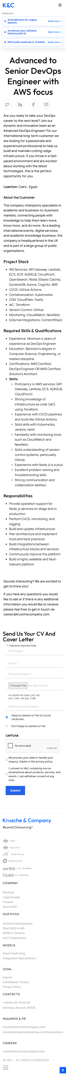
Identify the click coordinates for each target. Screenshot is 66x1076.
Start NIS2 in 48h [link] (14, 928)
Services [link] (8, 892)
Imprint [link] (7, 977)
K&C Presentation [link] (15, 938)
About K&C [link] (10, 907)
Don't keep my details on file (28, 726)
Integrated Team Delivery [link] (19, 958)
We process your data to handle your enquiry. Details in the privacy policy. (31, 759)
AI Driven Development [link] (18, 923)
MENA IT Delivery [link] (14, 933)
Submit (15, 790)
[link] (63, 1070)
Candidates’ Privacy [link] (16, 982)
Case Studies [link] (11, 897)
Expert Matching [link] (14, 953)
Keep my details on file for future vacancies (31, 717)
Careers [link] (8, 902)
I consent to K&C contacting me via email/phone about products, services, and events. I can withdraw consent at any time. (34, 774)
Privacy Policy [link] (12, 987)
